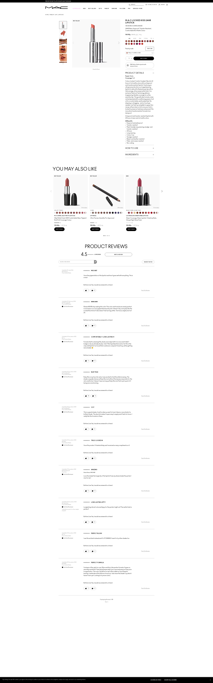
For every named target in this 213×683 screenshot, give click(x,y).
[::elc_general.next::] (86, 213)
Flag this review (145, 290)
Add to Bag (143, 58)
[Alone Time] (154, 213)
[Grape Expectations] (115, 213)
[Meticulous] (129, 41)
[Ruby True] (150, 41)
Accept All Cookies (170, 679)
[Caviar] (113, 213)
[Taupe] (63, 213)
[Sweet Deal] (77, 213)
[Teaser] (129, 44)
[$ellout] (132, 213)
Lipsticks (61, 14)
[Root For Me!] (110, 213)
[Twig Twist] (74, 213)
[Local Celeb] (143, 213)
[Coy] (134, 41)
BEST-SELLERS (92, 8)
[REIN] (137, 44)
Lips (56, 14)
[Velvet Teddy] (57, 213)
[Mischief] (145, 41)
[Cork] (93, 213)
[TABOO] (140, 44)
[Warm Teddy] (65, 213)
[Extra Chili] (142, 41)
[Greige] (104, 213)
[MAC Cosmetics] (56, 7)
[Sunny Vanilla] (134, 213)
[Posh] (153, 41)
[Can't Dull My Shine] (137, 213)
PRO (129, 8)
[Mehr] (80, 213)
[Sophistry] (132, 41)
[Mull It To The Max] (60, 213)
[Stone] (96, 213)
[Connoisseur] (134, 44)
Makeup (52, 14)
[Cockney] (151, 213)
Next (106, 602)
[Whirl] (68, 213)
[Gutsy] (132, 44)
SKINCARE (114, 8)
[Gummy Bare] (149, 213)
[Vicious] (137, 41)
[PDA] (140, 213)
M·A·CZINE (122, 8)
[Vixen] (148, 41)
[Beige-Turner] (101, 213)
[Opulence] (126, 44)
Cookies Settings (155, 679)
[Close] (210, 680)
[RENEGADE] (142, 44)
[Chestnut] (107, 213)
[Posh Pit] (146, 213)
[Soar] (71, 213)
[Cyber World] (118, 213)
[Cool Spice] (99, 213)
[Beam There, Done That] (129, 213)
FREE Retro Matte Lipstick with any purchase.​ (58, 1)
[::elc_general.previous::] (55, 213)
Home (47, 14)
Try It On (149, 48)
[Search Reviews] (95, 262)
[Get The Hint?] (82, 213)
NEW (84, 8)
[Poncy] (140, 41)
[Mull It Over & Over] (126, 41)
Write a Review (118, 254)
